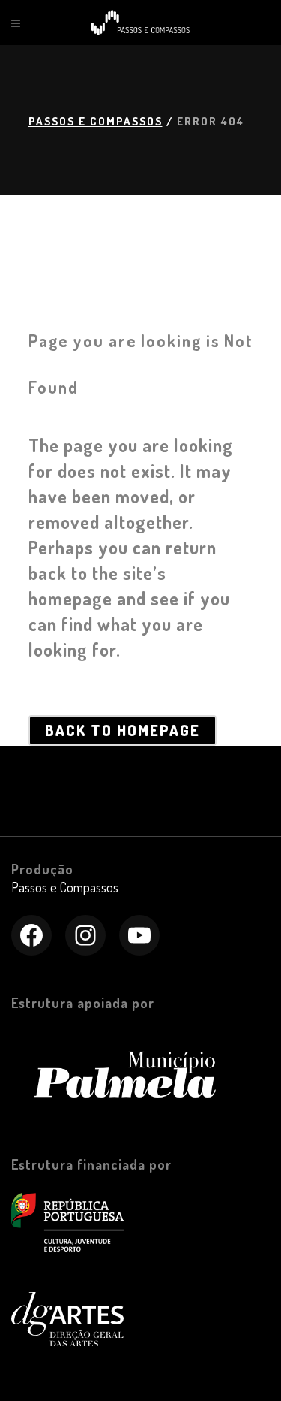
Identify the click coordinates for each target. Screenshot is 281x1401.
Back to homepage (122, 730)
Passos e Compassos (95, 121)
